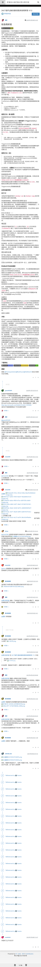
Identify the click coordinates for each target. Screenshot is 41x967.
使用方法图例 (5, 313)
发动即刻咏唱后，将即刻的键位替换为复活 (14, 200)
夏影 (6, 20)
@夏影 (3, 494)
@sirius (3, 568)
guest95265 (8, 390)
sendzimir (8, 937)
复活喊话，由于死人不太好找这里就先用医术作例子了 (17, 243)
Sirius (6, 531)
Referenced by (10, 775)
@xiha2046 (5, 476)
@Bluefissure (20, 372)
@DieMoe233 (28, 372)
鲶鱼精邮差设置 (6, 174)
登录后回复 (36, 14)
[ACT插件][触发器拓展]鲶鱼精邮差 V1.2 (23, 655)
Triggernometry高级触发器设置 (10, 144)
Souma (18, 775)
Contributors (29, 954)
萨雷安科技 (7, 13)
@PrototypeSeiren (10, 372)
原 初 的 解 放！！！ (7, 213)
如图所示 (4, 297)
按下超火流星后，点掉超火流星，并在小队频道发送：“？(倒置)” (20, 255)
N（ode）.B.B (20, 954)
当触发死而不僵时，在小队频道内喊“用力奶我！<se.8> (17, 231)
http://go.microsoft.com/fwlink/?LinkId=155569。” (16, 405)
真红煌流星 (8, 581)
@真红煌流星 (5, 600)
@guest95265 (5, 420)
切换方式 (4, 149)
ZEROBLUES (8, 753)
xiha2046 (7, 456)
